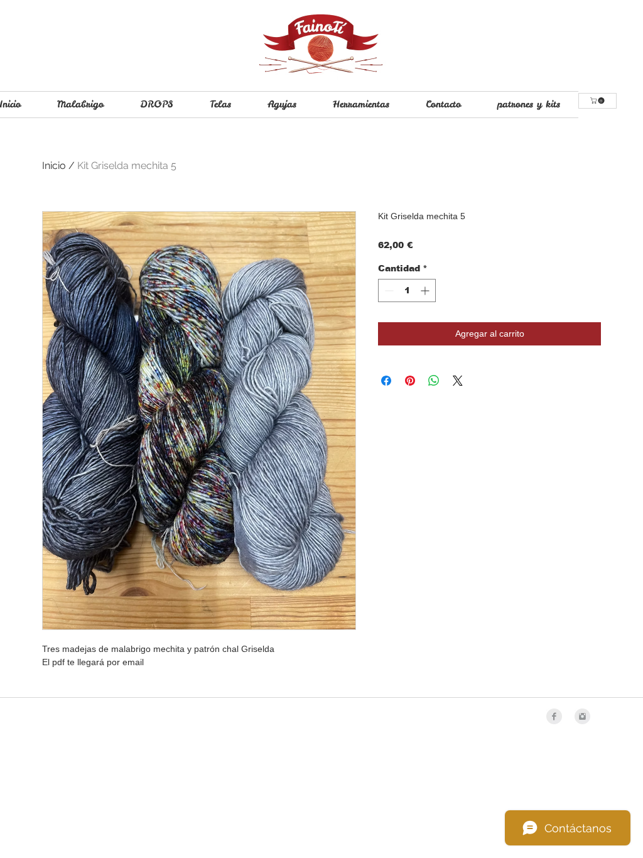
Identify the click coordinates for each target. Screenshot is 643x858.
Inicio (54, 165)
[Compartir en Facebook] (386, 380)
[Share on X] (457, 380)
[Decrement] (388, 290)
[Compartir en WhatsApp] (433, 380)
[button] (598, 100)
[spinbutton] (407, 290)
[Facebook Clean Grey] (554, 716)
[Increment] (426, 290)
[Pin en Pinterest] (410, 380)
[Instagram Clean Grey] (582, 716)
